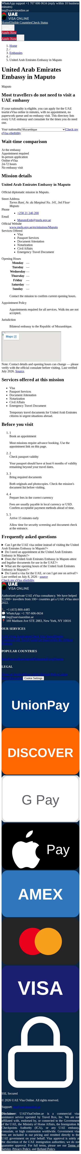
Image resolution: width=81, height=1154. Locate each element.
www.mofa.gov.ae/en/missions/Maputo (33, 227)
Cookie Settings (33, 678)
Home (5, 22)
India (5, 659)
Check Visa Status (42, 636)
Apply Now (9, 32)
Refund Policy (50, 674)
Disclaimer (16, 678)
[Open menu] (20, 37)
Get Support (44, 640)
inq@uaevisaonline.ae (26, 1107)
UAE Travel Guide (25, 640)
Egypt (50, 659)
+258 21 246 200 (28, 213)
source (44, 576)
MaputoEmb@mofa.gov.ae (34, 220)
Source (19, 371)
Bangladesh (25, 659)
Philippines (40, 659)
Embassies (15, 53)
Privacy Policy (32, 674)
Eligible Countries (20, 22)
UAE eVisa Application (16, 636)
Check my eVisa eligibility (18, 580)
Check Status (40, 22)
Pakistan (13, 659)
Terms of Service (12, 674)
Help (5, 28)
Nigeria (58, 659)
